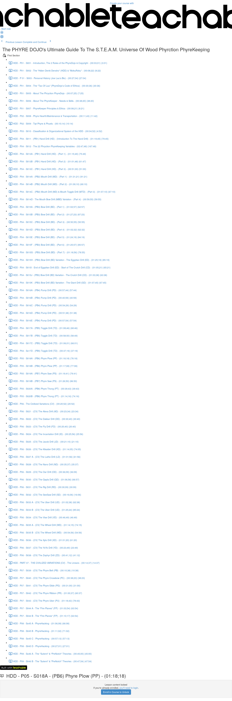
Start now (6, 28)
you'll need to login (128, 687)
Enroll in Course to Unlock (116, 692)
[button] (2, 33)
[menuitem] (2, 37)
